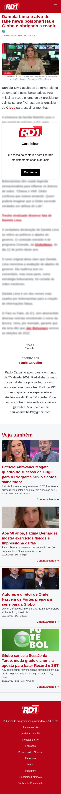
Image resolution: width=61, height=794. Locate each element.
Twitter (30, 764)
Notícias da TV (30, 739)
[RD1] (12, 6)
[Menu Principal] (55, 6)
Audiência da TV (30, 733)
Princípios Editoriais (30, 777)
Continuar (30, 172)
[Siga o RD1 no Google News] (3, 31)
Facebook (30, 758)
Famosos (30, 746)
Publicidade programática (17, 721)
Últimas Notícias (30, 727)
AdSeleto (53, 721)
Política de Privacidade (30, 783)
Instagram (30, 770)
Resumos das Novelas (30, 752)
